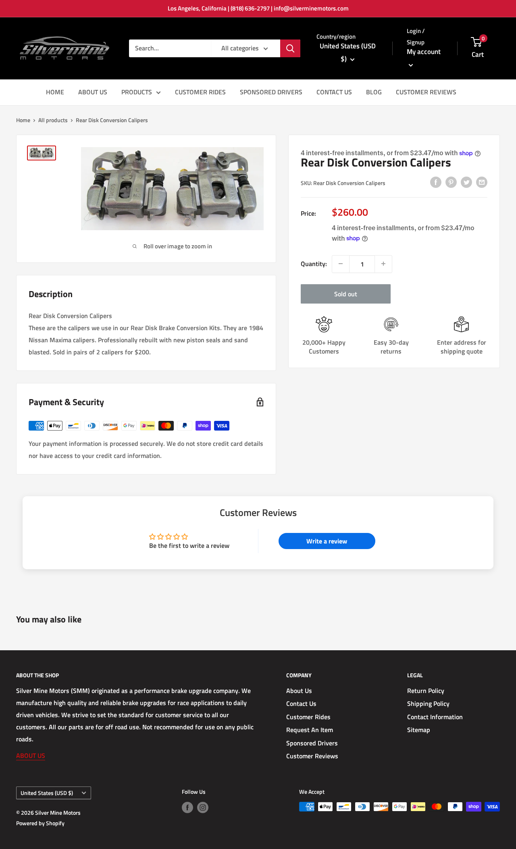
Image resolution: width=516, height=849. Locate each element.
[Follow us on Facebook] (187, 808)
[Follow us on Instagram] (202, 808)
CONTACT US (334, 92)
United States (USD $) (47, 793)
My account (424, 51)
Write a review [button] (326, 541)
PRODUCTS (136, 92)
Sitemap (418, 730)
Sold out (345, 293)
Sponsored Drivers (312, 743)
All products (53, 120)
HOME (55, 92)
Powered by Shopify (40, 823)
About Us (299, 690)
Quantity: (314, 263)
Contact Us (301, 703)
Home (23, 120)
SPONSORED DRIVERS (271, 92)
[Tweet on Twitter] (466, 182)
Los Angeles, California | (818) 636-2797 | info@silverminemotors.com (258, 8)
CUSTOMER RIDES (200, 92)
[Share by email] (481, 182)
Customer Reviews (312, 756)
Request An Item (309, 730)
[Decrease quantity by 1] (340, 263)
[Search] (290, 48)
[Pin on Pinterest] (451, 182)
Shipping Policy (428, 703)
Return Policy (425, 690)
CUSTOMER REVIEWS (426, 92)
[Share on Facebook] (435, 182)
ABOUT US (92, 92)
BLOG (374, 92)
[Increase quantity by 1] (383, 263)
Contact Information (435, 717)
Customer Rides (308, 717)
